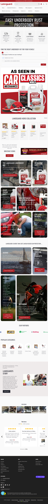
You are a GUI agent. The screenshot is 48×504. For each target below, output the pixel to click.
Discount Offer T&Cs (39, 464)
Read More (6, 391)
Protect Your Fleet (21, 467)
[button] (5, 409)
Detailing (21, 7)
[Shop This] (32, 199)
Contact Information (14, 499)
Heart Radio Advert (21, 469)
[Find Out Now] (16, 225)
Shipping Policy (33, 499)
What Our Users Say (6, 10)
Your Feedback (3, 466)
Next (43, 64)
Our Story (2, 461)
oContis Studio (25, 501)
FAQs (19, 463)
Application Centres (38, 7)
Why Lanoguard (29, 7)
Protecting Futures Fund (5, 471)
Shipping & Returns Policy (22, 461)
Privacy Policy (38, 463)
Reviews (2, 463)
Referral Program (3, 469)
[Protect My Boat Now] (16, 260)
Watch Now (9, 155)
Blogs (2, 472)
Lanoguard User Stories (5, 467)
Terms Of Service (38, 461)
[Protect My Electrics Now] (8, 199)
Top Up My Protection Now (39, 182)
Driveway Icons (16, 10)
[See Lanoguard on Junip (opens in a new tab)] (26, 449)
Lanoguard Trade (21, 466)
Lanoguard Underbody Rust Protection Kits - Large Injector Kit (12, 442)
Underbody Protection (11, 7)
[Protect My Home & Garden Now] (8, 298)
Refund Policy (27, 499)
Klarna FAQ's (20, 464)
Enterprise (37, 10)
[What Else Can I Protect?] (39, 260)
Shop (3, 7)
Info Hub (30, 10)
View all (45, 117)
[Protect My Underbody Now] (16, 173)
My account (20, 471)
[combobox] (27, 4)
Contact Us (23, 10)
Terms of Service (40, 499)
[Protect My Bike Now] (32, 298)
